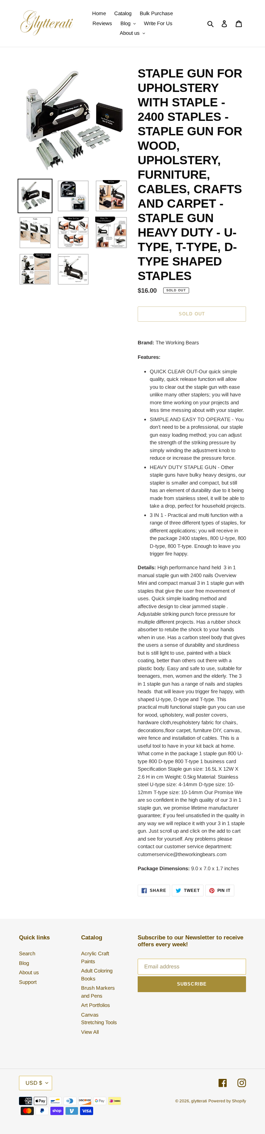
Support (28, 982)
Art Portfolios (95, 1005)
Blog (24, 963)
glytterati (199, 1101)
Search (27, 953)
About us (29, 972)
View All (90, 1032)
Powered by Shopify (227, 1101)
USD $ (34, 1083)
